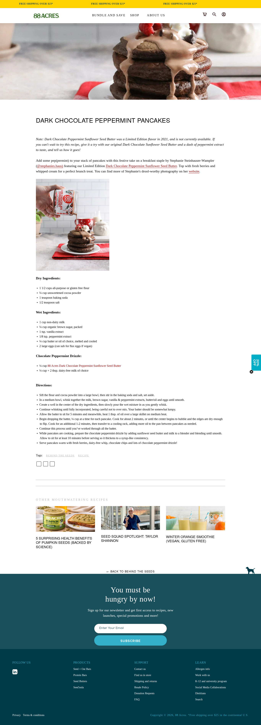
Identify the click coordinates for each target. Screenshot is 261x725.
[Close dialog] (165, 334)
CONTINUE (130, 382)
